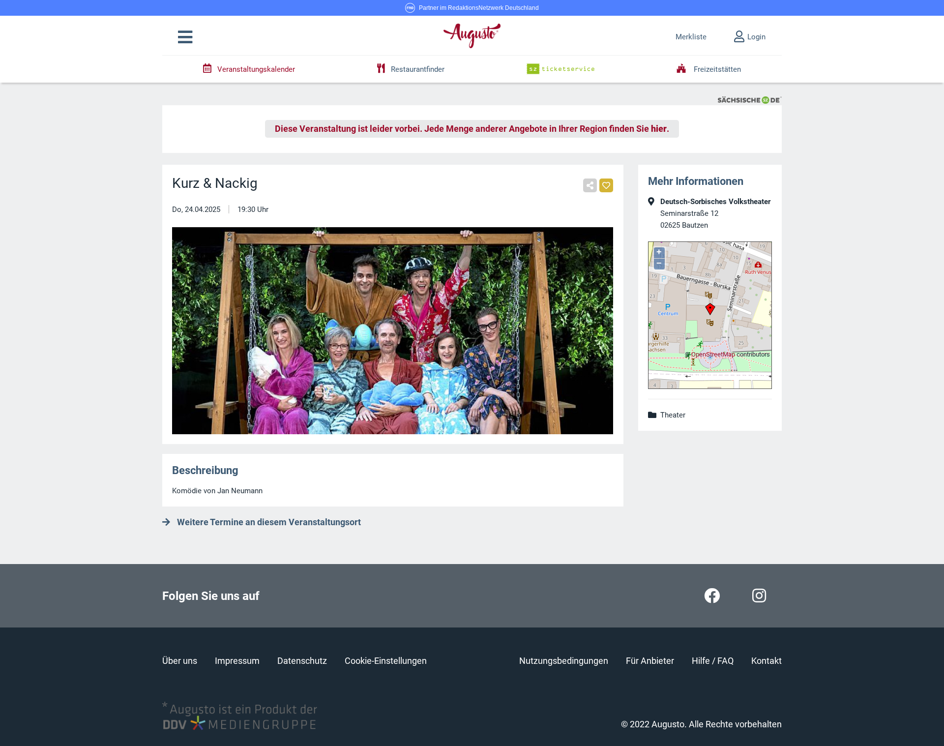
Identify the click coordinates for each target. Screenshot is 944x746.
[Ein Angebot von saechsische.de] (750, 99)
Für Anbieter (650, 661)
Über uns (179, 661)
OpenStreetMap (713, 354)
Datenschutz (302, 661)
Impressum (237, 661)
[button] (185, 37)
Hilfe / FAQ (713, 661)
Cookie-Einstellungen (386, 661)
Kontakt (766, 661)
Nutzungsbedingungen (563, 661)
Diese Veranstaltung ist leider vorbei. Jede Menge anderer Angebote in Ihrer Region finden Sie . (472, 129)
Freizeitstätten (716, 69)
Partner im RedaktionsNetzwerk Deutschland (479, 7)
